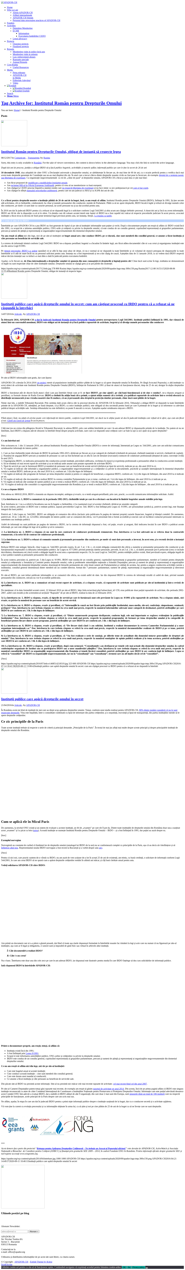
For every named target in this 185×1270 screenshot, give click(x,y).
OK (124, 1267)
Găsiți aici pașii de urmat (18, 420)
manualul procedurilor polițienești (42, 190)
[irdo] (14, 145)
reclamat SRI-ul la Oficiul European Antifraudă (32, 185)
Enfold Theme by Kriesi (41, 1262)
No (129, 1267)
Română (37, 162)
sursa (35, 830)
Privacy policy (138, 1267)
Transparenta (33, 158)
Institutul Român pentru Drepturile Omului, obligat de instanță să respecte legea (61, 152)
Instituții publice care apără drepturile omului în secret (42, 699)
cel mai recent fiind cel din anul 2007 (130, 1084)
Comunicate (19, 158)
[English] (11, 85)
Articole (18, 314)
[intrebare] (14, 693)
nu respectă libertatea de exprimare (78, 188)
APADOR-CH (33, 314)
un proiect (41, 382)
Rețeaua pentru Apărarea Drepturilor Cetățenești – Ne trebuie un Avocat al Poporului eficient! (81, 1148)
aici (100, 848)
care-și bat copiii (140, 188)
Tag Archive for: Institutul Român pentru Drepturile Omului (61, 103)
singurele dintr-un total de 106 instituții (147, 1094)
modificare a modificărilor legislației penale (47, 182)
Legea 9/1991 (32, 1053)
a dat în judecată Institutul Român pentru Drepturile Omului (65, 319)
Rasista (47, 158)
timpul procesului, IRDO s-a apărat (20, 251)
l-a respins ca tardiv (103, 216)
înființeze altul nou (9, 848)
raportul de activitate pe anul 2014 (108, 1088)
